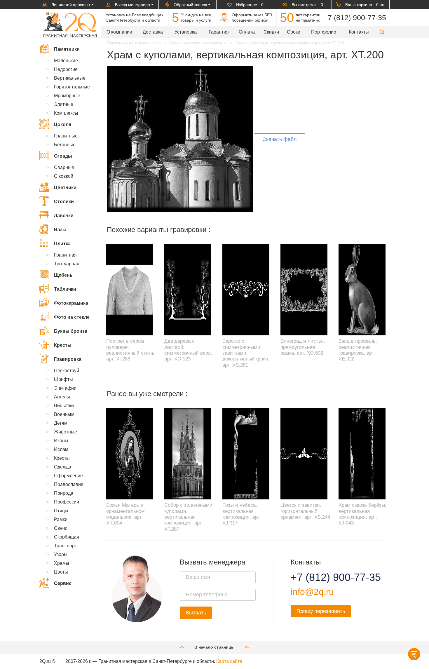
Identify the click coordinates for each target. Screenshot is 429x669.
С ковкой (63, 176)
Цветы (61, 571)
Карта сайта (229, 661)
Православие (68, 484)
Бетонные (65, 144)
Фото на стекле (72, 317)
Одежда (62, 466)
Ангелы (62, 396)
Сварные (64, 167)
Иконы (61, 440)
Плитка (62, 243)
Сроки (293, 31)
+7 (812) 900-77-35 (329, 577)
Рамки (60, 519)
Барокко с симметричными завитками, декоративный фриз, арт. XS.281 (246, 353)
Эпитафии (65, 388)
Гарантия (219, 31)
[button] (382, 32)
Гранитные (66, 135)
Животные (65, 431)
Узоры (60, 554)
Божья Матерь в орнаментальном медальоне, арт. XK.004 (125, 514)
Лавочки (64, 215)
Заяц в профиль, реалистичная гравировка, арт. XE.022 (358, 350)
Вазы (60, 229)
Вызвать (196, 613)
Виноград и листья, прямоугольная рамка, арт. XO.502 (302, 347)
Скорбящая (66, 536)
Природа (63, 493)
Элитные (63, 104)
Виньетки (64, 405)
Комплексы (66, 113)
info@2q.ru (312, 592)
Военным (64, 414)
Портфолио (323, 31)
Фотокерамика (71, 303)
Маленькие (66, 60)
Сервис (63, 583)
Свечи (60, 528)
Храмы (61, 563)
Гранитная (65, 254)
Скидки (271, 31)
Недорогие (66, 69)
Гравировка (67, 359)
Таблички (65, 289)
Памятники (67, 49)
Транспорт (65, 545)
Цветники (65, 187)
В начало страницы (214, 647)
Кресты (63, 345)
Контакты (359, 31)
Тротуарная (66, 263)
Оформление (68, 475)
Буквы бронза (70, 331)
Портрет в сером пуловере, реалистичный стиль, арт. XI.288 (131, 350)
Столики (64, 201)
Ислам (61, 449)
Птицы (61, 510)
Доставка (153, 31)
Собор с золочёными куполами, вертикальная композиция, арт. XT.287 (188, 517)
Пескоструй (66, 370)
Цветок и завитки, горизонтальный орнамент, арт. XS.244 (305, 511)
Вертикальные (70, 78)
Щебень (63, 275)
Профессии (66, 501)
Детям (60, 423)
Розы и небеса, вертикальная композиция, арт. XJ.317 (241, 514)
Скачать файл (279, 139)
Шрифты (63, 379)
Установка (186, 31)
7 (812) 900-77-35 (357, 17)
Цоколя (62, 124)
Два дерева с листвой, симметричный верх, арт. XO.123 (188, 350)
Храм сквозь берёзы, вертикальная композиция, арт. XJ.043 (362, 514)
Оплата (247, 31)
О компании (119, 31)
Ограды (63, 156)
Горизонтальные (72, 86)
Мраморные (67, 95)
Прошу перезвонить (321, 611)
